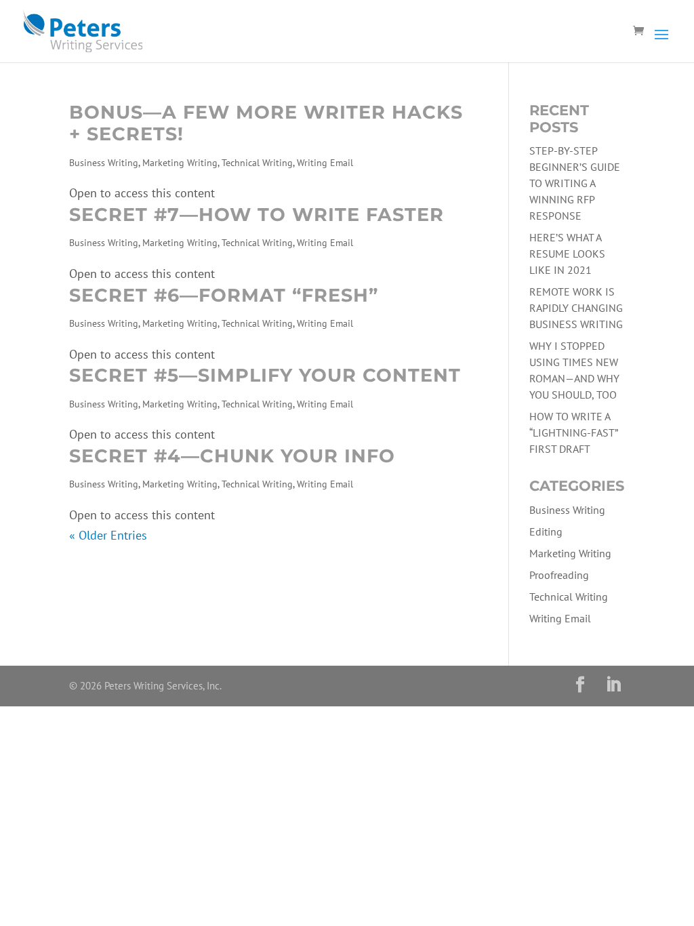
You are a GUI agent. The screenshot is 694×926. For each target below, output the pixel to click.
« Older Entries (108, 535)
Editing (546, 531)
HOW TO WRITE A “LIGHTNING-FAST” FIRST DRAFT (573, 432)
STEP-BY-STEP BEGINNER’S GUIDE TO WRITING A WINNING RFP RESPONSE (574, 183)
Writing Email (325, 163)
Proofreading (559, 575)
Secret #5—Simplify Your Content (265, 375)
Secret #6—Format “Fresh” (223, 295)
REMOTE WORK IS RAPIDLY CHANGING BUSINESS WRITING (576, 308)
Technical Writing (257, 163)
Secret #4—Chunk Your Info (232, 456)
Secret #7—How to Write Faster (256, 214)
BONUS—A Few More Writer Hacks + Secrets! (266, 123)
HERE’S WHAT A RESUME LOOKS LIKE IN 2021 (567, 253)
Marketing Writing (180, 163)
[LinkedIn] (613, 686)
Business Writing (103, 163)
